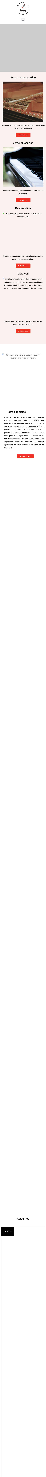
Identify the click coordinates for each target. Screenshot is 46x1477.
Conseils (8, 1231)
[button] (23, 19)
